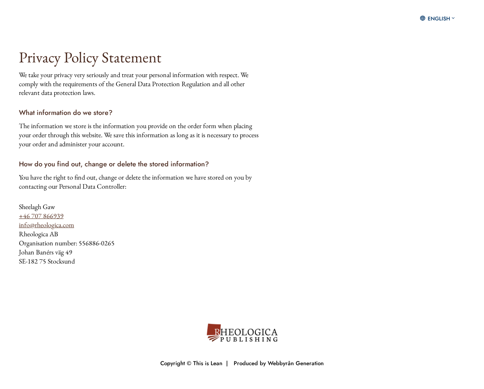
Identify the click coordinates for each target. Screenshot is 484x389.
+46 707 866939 (41, 215)
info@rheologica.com (46, 224)
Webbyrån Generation (296, 363)
